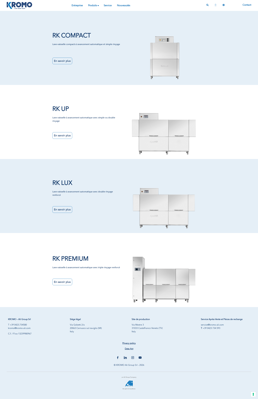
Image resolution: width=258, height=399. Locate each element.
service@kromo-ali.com (212, 325)
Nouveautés (123, 5)
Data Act (129, 349)
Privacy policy (129, 343)
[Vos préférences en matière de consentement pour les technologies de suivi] (253, 394)
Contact (247, 5)
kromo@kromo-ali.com (19, 328)
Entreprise (77, 5)
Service (108, 5)
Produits (92, 5)
